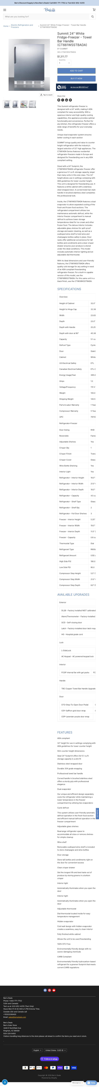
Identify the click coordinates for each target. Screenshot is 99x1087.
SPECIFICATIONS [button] (69, 289)
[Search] (92, 16)
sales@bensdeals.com (17, 1017)
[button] (5, 1082)
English (36, 1050)
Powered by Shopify (49, 1078)
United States (54, 1050)
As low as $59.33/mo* (79, 87)
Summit (64, 49)
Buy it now (76, 78)
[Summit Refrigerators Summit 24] (7, 104)
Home (5, 26)
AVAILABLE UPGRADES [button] (73, 594)
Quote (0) (97, 813)
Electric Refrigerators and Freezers (22, 26)
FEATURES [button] (64, 732)
